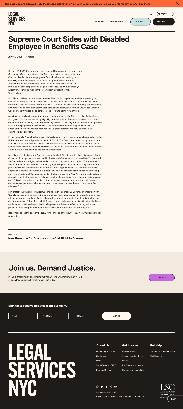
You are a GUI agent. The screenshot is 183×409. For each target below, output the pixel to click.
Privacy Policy (102, 396)
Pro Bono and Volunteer (132, 365)
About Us (102, 345)
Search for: (152, 14)
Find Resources (157, 355)
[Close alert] (179, 3)
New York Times (49, 212)
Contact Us (139, 396)
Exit (173, 399)
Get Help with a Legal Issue (162, 351)
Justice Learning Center (133, 355)
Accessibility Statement (121, 396)
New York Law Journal (77, 212)
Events (125, 360)
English (164, 14)
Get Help (156, 345)
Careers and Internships (133, 369)
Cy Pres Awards (129, 351)
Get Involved (131, 345)
